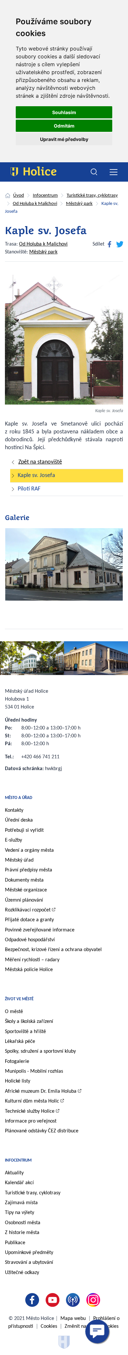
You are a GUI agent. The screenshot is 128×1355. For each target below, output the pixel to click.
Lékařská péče (20, 1041)
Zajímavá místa (21, 1203)
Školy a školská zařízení (29, 1021)
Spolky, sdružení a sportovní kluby (40, 1051)
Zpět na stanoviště (40, 462)
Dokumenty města (24, 880)
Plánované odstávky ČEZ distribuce (41, 1131)
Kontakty (14, 810)
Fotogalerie (17, 1061)
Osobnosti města (22, 1222)
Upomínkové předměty (29, 1252)
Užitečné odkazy (22, 1272)
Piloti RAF (29, 489)
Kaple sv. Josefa (36, 475)
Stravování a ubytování (29, 1262)
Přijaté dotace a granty (29, 920)
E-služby (13, 840)
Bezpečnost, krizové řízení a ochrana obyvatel (53, 949)
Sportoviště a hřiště (25, 1031)
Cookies (49, 1326)
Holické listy (17, 1081)
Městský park (79, 203)
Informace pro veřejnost (30, 1121)
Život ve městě (19, 999)
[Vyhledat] (94, 172)
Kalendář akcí (19, 1183)
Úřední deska (19, 820)
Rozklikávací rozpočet (28, 910)
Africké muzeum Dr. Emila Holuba (40, 1091)
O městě (14, 1011)
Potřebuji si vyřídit (24, 830)
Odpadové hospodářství (30, 940)
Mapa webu (73, 1318)
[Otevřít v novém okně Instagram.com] (94, 1300)
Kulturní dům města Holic (32, 1101)
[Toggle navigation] (113, 172)
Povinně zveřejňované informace (40, 930)
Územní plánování (24, 900)
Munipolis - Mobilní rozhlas (34, 1071)
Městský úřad (19, 860)
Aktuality (14, 1173)
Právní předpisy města (28, 870)
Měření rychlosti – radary (32, 960)
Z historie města (22, 1232)
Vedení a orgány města (29, 850)
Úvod (18, 195)
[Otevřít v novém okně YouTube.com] (54, 1300)
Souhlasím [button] (64, 112)
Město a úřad (18, 798)
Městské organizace (26, 890)
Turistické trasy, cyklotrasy (92, 195)
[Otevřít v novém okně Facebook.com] (33, 1300)
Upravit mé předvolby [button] (64, 139)
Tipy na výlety (19, 1212)
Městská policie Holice (29, 969)
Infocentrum (45, 195)
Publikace (15, 1242)
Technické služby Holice (29, 1111)
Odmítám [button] (64, 126)
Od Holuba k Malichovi (35, 203)
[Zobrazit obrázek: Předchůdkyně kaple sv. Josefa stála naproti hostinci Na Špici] (64, 567)
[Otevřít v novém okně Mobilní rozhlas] (74, 1300)
